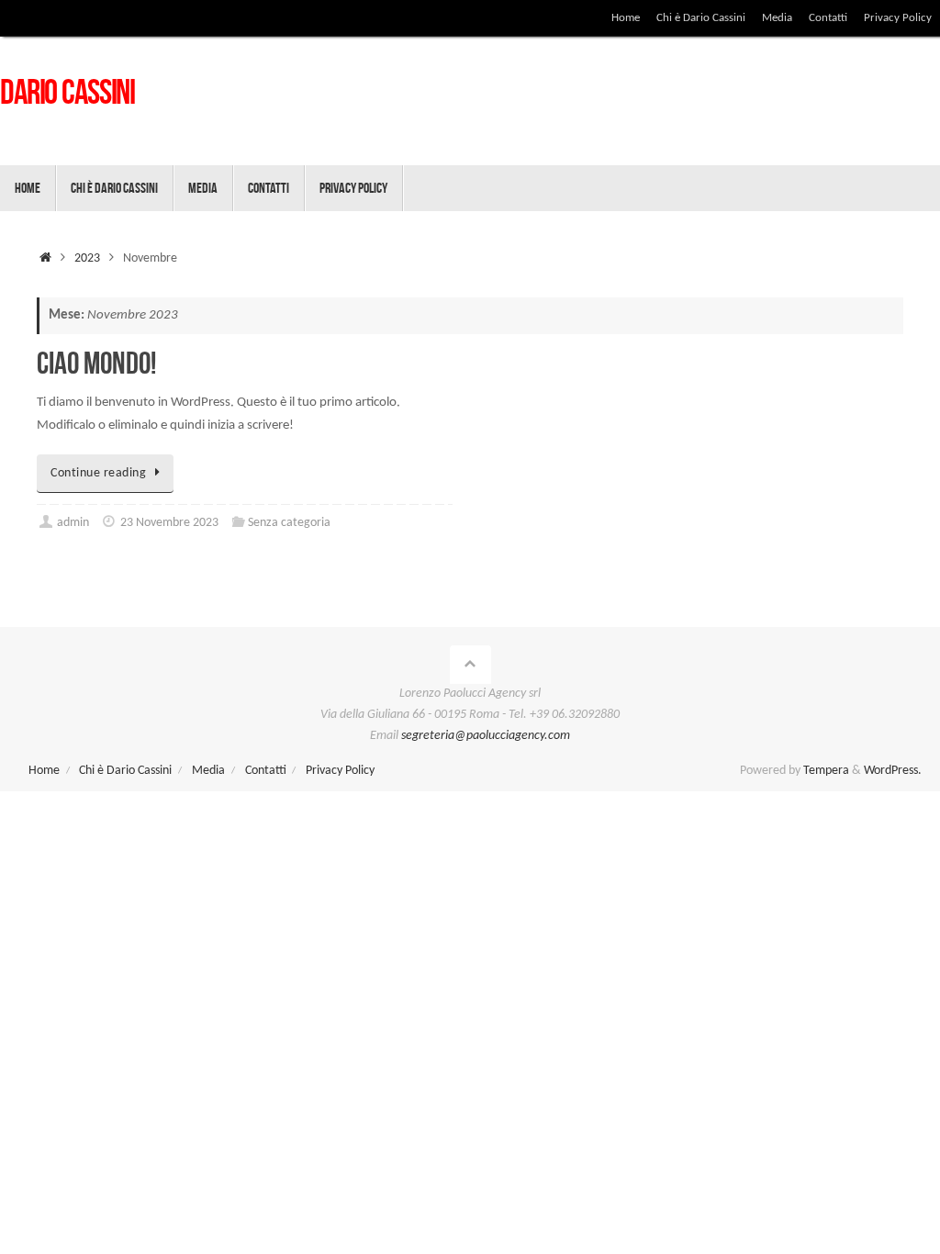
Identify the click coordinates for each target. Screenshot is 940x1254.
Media (777, 18)
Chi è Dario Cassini (700, 18)
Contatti (828, 18)
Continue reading (98, 473)
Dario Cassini (67, 92)
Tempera (826, 771)
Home (625, 18)
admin (73, 523)
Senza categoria (289, 523)
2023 (87, 258)
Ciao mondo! (96, 363)
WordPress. (893, 771)
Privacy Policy (898, 18)
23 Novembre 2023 (169, 523)
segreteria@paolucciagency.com (485, 736)
